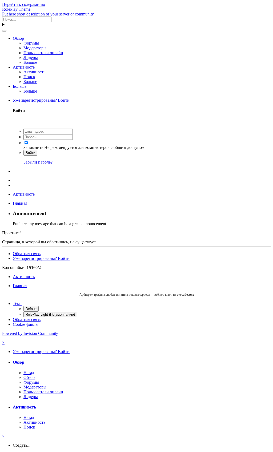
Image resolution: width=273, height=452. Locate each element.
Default (31, 309)
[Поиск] (4, 30)
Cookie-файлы (25, 324)
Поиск (29, 76)
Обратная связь (27, 253)
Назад (28, 372)
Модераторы (34, 48)
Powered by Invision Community (30, 333)
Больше (30, 62)
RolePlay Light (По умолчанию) (50, 314)
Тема (17, 303)
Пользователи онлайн (43, 52)
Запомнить (33, 147)
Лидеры (30, 57)
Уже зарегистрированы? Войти (42, 100)
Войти (30, 153)
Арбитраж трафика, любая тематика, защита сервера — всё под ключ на (136, 294)
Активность (24, 67)
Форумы (31, 43)
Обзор (18, 38)
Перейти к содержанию (23, 4)
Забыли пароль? (38, 162)
